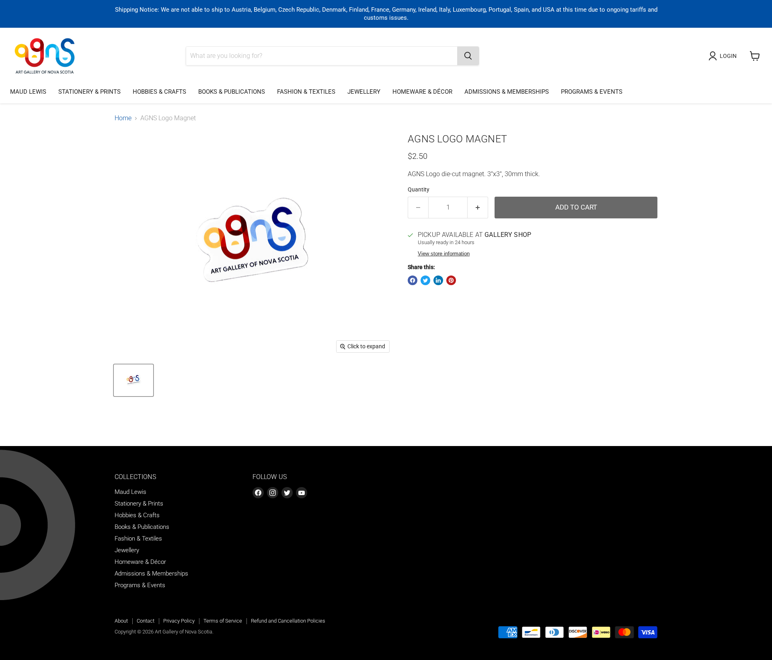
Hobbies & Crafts (159, 91)
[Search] (468, 56)
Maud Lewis (28, 91)
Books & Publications (231, 91)
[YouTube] (301, 492)
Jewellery (363, 91)
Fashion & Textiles (306, 91)
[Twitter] (287, 492)
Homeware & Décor (422, 91)
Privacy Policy (179, 621)
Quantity (418, 189)
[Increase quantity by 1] (478, 207)
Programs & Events (591, 91)
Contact (145, 621)
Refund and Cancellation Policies (288, 621)
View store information (444, 254)
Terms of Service (222, 621)
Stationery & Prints (89, 91)
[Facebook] (258, 492)
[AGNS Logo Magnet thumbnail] (133, 380)
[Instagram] (272, 492)
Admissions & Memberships (506, 91)
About (121, 621)
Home (123, 118)
